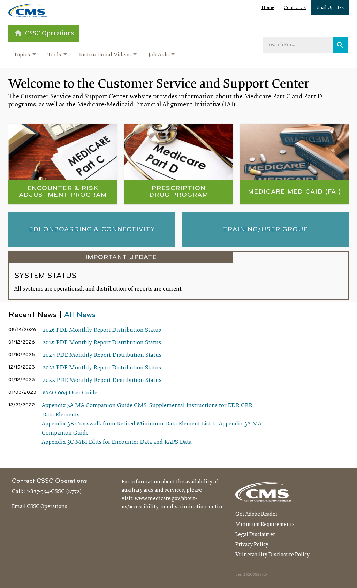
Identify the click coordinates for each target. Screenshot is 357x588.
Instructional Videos (105, 55)
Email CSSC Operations (39, 507)
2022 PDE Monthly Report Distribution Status (102, 380)
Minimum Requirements (265, 524)
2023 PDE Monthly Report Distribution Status (102, 368)
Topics (22, 55)
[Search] (340, 45)
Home (267, 8)
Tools (54, 55)
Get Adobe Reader (256, 514)
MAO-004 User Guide (70, 393)
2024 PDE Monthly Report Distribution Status (102, 355)
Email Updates (329, 8)
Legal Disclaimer (255, 534)
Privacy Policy (251, 545)
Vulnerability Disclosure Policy (272, 555)
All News (80, 315)
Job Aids (158, 55)
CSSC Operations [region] (49, 33)
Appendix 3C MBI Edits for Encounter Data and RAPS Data (117, 442)
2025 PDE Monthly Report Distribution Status (102, 343)
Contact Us (295, 8)
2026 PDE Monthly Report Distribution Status (102, 330)
